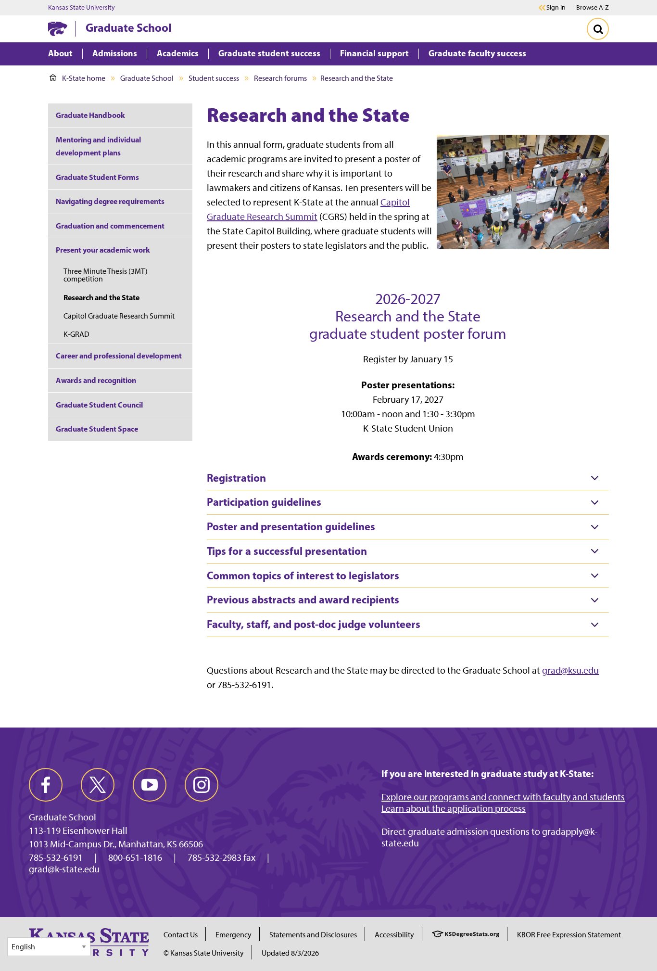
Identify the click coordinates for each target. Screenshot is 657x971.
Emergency (233, 934)
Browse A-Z (592, 7)
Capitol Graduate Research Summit (119, 315)
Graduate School (129, 27)
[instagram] (201, 785)
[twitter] (97, 785)
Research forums (280, 78)
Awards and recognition (96, 380)
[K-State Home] (57, 29)
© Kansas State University (204, 953)
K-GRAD (76, 334)
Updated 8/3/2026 (290, 953)
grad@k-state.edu (64, 869)
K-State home (83, 78)
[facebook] (46, 785)
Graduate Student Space (97, 429)
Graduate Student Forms (97, 177)
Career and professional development (119, 355)
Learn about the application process (453, 808)
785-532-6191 (56, 857)
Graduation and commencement (110, 225)
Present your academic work (103, 250)
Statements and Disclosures (313, 934)
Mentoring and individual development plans (98, 146)
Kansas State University (81, 8)
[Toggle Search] (598, 29)
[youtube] (149, 785)
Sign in (556, 8)
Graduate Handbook (90, 115)
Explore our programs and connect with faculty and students (503, 797)
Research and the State (101, 297)
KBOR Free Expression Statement (569, 934)
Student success (214, 78)
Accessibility (394, 934)
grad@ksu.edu (570, 670)
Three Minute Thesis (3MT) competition (105, 275)
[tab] (408, 478)
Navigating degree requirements (110, 201)
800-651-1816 (135, 857)
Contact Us (181, 934)
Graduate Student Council (99, 404)
